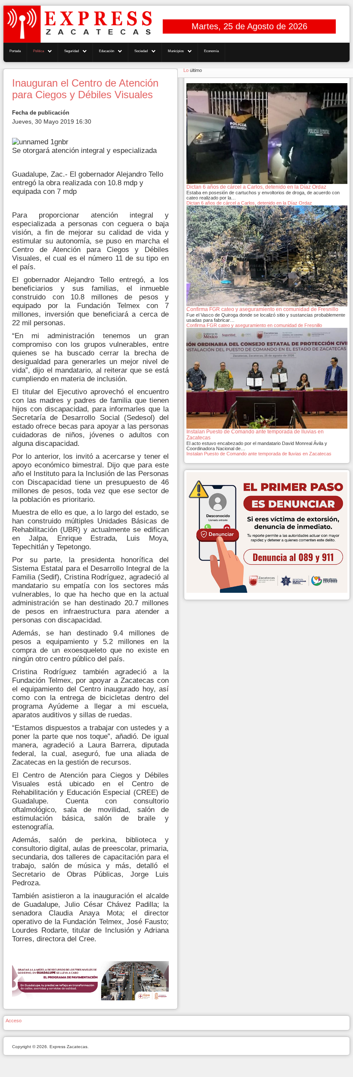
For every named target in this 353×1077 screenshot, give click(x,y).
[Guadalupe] (90, 980)
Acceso (14, 1020)
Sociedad (141, 51)
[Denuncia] (266, 532)
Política (38, 51)
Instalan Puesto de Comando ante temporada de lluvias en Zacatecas (258, 453)
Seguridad (71, 51)
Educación (106, 51)
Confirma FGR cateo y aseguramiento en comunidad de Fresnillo (254, 325)
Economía (211, 51)
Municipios (176, 51)
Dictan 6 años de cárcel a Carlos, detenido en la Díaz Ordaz (249, 202)
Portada (15, 51)
